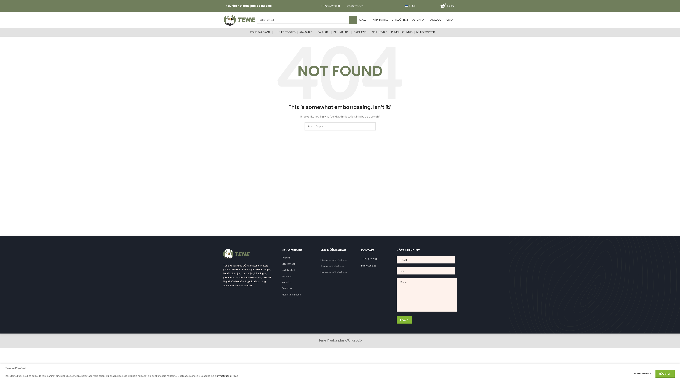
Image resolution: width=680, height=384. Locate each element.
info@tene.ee (355, 5)
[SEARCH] (353, 20)
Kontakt (286, 282)
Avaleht (286, 257)
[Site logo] (239, 19)
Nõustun (665, 373)
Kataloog (287, 276)
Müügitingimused (291, 294)
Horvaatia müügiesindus (334, 272)
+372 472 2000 (330, 5)
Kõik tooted (288, 269)
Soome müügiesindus (332, 266)
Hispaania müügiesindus (334, 260)
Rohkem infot (642, 373)
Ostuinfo (287, 288)
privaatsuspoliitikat (227, 375)
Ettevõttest (288, 263)
